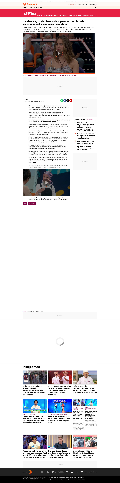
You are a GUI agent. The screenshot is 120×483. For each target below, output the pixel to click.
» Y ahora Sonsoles (38, 311)
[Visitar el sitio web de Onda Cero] (72, 472)
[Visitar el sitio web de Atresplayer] (88, 472)
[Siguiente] (96, 1)
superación (32, 203)
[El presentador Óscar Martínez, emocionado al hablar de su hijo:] (60, 442)
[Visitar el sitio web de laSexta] (48, 472)
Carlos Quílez (63, 15)
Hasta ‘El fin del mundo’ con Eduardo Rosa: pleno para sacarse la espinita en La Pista (78, 415)
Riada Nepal (58, 1)
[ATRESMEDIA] (27, 472)
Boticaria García (92, 15)
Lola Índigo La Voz (92, 1)
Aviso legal (50, 477)
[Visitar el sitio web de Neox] (53, 472)
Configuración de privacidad (55, 479)
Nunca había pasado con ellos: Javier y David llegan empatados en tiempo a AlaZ (59, 419)
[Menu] (95, 7)
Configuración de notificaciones (70, 479)
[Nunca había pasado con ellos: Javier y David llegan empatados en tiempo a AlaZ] (60, 406)
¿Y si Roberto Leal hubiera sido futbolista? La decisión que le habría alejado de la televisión (91, 414)
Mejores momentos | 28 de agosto (58, 414)
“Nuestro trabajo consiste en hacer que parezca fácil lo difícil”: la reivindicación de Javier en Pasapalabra (35, 454)
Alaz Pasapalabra (52, 1)
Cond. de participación (79, 477)
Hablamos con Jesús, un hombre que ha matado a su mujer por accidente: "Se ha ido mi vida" (86, 136)
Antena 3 (25, 311)
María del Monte (53, 15)
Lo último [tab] (89, 119)
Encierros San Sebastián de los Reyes (40, 1)
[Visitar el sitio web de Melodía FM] (82, 472)
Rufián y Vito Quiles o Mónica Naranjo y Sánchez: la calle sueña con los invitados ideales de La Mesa (34, 390)
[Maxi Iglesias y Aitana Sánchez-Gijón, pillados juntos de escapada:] (85, 442)
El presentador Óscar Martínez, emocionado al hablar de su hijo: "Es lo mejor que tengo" (59, 454)
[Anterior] (23, 1)
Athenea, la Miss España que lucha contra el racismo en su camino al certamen (51, 75)
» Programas (31, 311)
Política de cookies (68, 477)
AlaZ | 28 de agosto (29, 414)
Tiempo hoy (86, 1)
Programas (31, 7)
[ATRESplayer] (92, 4)
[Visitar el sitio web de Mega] (62, 472)
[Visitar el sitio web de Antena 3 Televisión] (43, 472)
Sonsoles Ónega (42, 15)
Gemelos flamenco (28, 1)
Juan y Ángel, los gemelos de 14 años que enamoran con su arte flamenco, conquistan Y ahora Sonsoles (59, 390)
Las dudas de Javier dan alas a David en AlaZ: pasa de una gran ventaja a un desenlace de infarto (34, 419)
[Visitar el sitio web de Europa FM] (77, 472)
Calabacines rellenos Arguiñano (68, 1)
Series (24, 7)
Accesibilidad (81, 479)
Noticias (39, 7)
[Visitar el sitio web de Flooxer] (95, 472)
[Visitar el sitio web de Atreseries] (67, 472)
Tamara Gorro (82, 15)
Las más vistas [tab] (80, 119)
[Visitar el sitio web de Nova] (57, 472)
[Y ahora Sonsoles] (30, 16)
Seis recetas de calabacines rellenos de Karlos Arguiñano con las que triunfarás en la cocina (85, 389)
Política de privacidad (59, 477)
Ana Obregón (73, 15)
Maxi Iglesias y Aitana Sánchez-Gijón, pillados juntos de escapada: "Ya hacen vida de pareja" (83, 454)
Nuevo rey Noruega (79, 1)
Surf (25, 203)
